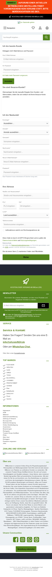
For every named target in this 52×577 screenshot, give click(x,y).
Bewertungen (7, 429)
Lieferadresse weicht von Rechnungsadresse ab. (22, 230)
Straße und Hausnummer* (11, 191)
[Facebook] (15, 539)
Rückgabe (6, 431)
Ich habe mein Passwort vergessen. (15, 75)
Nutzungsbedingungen (28, 240)
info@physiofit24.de (14, 342)
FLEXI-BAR (10, 365)
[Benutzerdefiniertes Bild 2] (36, 454)
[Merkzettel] (33, 28)
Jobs (4, 443)
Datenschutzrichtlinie (10, 240)
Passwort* (6, 168)
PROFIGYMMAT (11, 383)
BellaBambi (10, 391)
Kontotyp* (6, 120)
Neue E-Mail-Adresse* (10, 157)
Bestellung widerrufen (26, 549)
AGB (6, 247)
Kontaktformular (19, 353)
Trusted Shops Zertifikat (11, 433)
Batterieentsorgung (9, 423)
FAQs (4, 435)
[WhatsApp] (29, 539)
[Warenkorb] (47, 28)
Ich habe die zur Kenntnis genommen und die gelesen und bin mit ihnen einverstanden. (26, 246)
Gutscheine (7, 427)
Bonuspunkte (7, 421)
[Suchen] (46, 37)
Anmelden (8, 81)
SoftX (8, 370)
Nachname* (6, 148)
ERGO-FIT (9, 393)
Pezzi (8, 396)
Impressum (6, 410)
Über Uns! (6, 437)
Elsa (7, 388)
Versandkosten (35, 567)
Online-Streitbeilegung (10, 425)
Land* (5, 211)
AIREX (8, 372)
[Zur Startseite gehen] (26, 22)
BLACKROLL (10, 378)
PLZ (4, 202)
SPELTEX (9, 367)
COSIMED (9, 380)
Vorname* (6, 137)
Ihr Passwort (7, 65)
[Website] (36, 539)
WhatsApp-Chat (21, 346)
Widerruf (5, 414)
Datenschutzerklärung (10, 416)
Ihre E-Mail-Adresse (9, 55)
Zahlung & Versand (9, 418)
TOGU (8, 375)
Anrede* (5, 129)
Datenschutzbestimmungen (20, 245)
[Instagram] (22, 539)
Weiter (26, 257)
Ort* (20, 202)
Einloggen (6, 439)
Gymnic (8, 399)
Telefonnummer (8, 220)
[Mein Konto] (40, 28)
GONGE (9, 386)
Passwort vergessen (9, 441)
